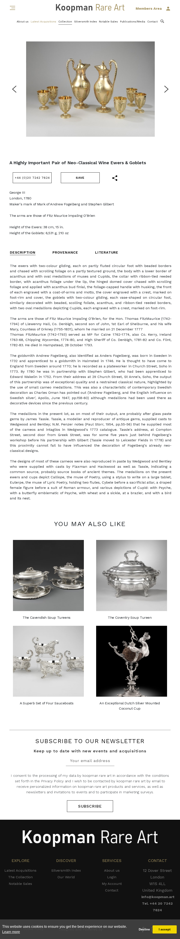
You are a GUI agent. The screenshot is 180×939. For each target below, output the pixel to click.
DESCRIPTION (23, 252)
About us (23, 21)
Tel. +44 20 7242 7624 (157, 906)
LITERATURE (106, 252)
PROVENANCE (65, 252)
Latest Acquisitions (43, 21)
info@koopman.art (157, 897)
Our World (66, 877)
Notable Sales (108, 21)
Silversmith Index (85, 21)
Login (111, 877)
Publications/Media (132, 21)
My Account (112, 884)
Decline (144, 929)
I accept (165, 929)
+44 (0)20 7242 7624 (32, 177)
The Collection (20, 877)
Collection (65, 21)
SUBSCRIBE (90, 806)
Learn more (11, 932)
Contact (152, 21)
